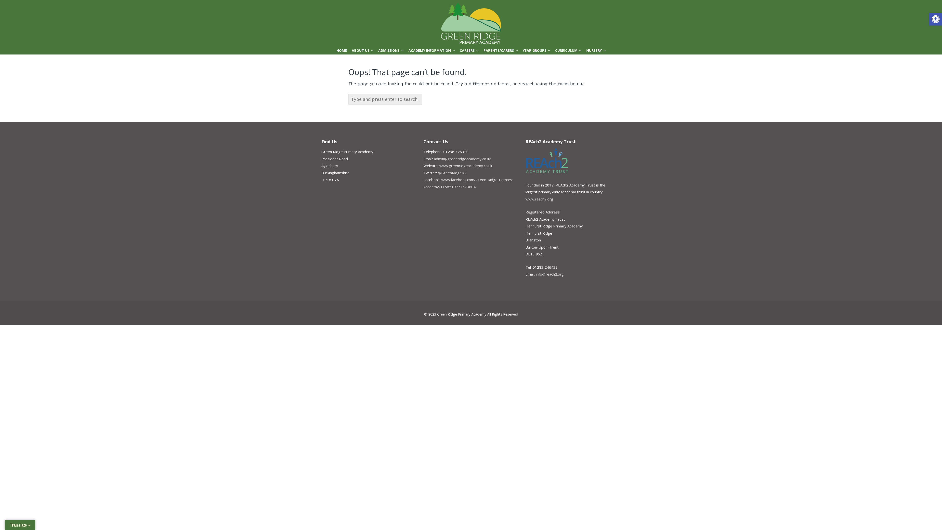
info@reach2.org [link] (550, 274)
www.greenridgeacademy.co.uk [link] (465, 165)
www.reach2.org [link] (539, 199)
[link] (935, 19)
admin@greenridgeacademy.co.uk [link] (462, 158)
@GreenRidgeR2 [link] (452, 172)
